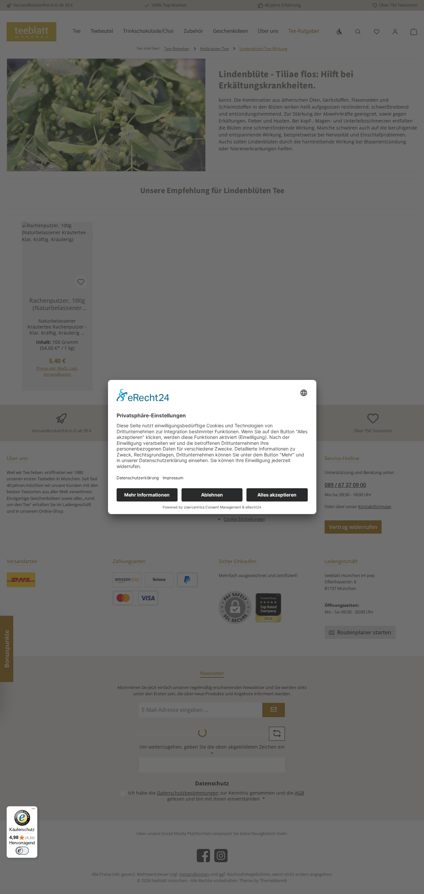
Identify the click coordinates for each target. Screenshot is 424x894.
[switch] (22, 851)
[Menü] (33, 810)
